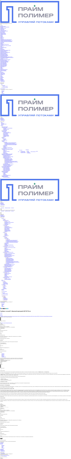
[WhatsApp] (5, 308)
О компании (1, 442)
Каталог (4, 219)
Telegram (3, 91)
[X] (3, 308)
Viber (2, 92)
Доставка (3, 356)
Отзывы (3, 354)
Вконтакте (3, 90)
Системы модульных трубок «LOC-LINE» (10, 247)
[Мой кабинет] (0, 211)
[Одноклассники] (1, 308)
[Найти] (1, 24)
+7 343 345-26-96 (2, 80)
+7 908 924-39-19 (2, 81)
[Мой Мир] (2, 308)
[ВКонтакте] (0, 308)
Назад (6, 225)
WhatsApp (3, 93)
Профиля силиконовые (8, 278)
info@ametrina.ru (3, 88)
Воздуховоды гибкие (7, 221)
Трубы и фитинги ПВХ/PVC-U (36, 316)
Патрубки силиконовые (8, 273)
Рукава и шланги (7, 226)
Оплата (3, 355)
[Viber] (4, 308)
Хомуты (6, 233)
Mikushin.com (5, 456)
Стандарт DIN (8, 239)
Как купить (1, 443)
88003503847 (2, 79)
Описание (3, 353)
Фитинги (6, 237)
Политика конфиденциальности (5, 455)
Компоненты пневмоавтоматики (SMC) (10, 253)
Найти (1, 458)
